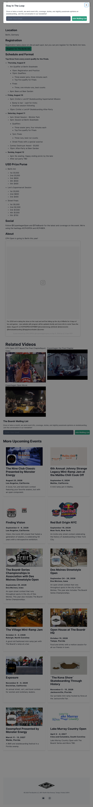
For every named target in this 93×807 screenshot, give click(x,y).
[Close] (86, 5)
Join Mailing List (79, 18)
